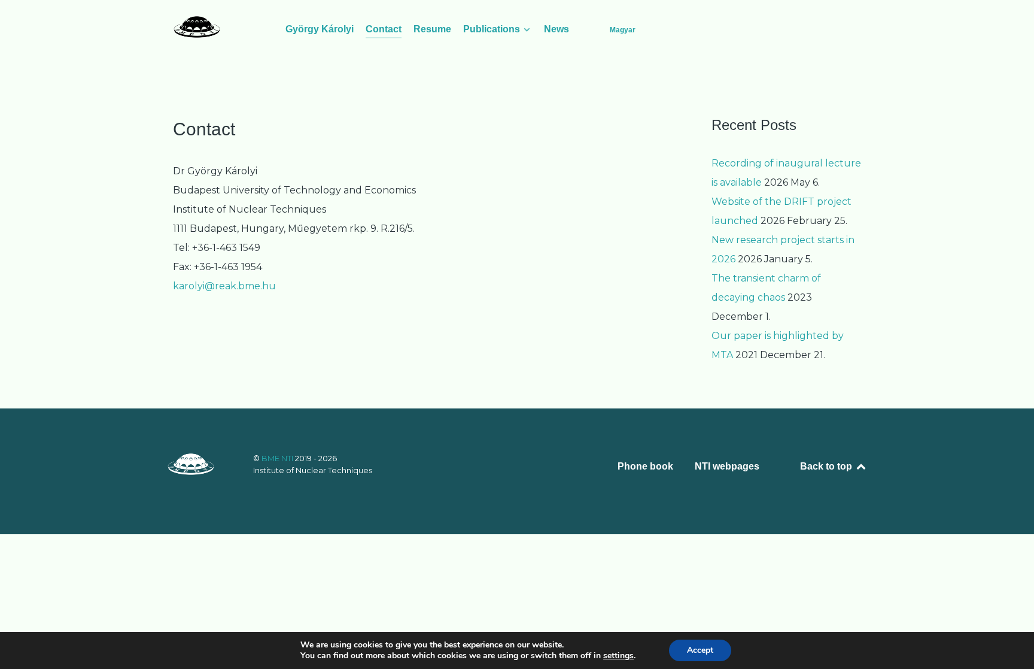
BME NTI (278, 458)
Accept (700, 650)
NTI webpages (727, 466)
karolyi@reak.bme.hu (224, 286)
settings (618, 655)
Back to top (827, 466)
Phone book (645, 466)
